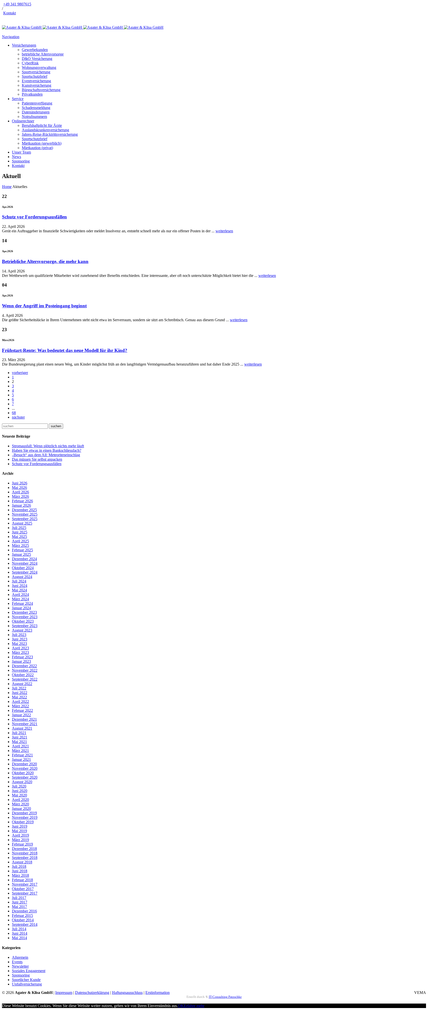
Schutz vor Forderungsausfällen (34, 216)
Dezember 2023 (24, 612)
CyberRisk (30, 63)
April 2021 (20, 746)
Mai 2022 (19, 697)
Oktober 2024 (23, 568)
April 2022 (20, 701)
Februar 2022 (22, 710)
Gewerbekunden (35, 50)
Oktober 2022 (23, 675)
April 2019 (20, 835)
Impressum (63, 992)
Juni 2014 (19, 933)
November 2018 (24, 853)
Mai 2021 (19, 742)
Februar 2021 (22, 755)
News (16, 157)
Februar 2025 (22, 550)
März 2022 (20, 706)
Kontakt (9, 13)
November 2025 (24, 514)
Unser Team (21, 152)
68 (14, 413)
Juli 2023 (19, 635)
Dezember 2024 (24, 559)
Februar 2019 (22, 844)
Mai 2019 (19, 831)
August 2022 (22, 684)
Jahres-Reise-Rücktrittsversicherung (50, 134)
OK (181, 1006)
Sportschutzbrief (34, 76)
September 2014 (24, 924)
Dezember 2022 (24, 666)
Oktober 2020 (23, 773)
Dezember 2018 (24, 849)
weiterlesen (224, 231)
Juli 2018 (19, 866)
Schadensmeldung (36, 108)
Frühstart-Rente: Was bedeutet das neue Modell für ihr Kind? (64, 350)
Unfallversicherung (27, 984)
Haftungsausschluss (127, 992)
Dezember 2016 (24, 911)
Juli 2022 (19, 688)
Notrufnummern (34, 116)
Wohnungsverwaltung (39, 67)
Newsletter (20, 966)
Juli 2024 (19, 581)
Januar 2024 (21, 608)
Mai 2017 (19, 906)
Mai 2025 (19, 536)
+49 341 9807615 (17, 4)
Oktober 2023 (23, 621)
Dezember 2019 (24, 813)
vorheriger (20, 373)
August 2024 (22, 577)
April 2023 (20, 648)
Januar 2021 (21, 759)
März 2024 (20, 599)
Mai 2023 (19, 643)
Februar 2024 (22, 603)
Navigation (10, 37)
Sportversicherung (36, 72)
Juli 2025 (19, 528)
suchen (56, 426)
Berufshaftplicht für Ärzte (42, 125)
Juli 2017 (19, 898)
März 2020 (20, 804)
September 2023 (24, 626)
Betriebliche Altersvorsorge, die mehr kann (45, 261)
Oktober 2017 (23, 889)
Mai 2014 (19, 938)
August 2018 (22, 862)
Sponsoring (21, 161)
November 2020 (24, 768)
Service (18, 99)
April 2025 (20, 541)
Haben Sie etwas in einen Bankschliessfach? (46, 450)
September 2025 (24, 519)
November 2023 (24, 617)
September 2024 (24, 572)
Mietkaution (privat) (37, 148)
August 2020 (22, 782)
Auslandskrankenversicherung (45, 130)
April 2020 (20, 799)
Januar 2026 (21, 505)
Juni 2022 (19, 693)
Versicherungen (24, 45)
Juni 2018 (19, 871)
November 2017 (24, 884)
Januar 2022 (21, 715)
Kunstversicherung (36, 85)
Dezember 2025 (24, 510)
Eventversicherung (36, 81)
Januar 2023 (21, 661)
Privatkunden (32, 94)
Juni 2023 (19, 639)
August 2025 (22, 523)
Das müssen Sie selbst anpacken (37, 459)
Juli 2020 (19, 786)
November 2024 (24, 563)
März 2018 (20, 875)
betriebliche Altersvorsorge (43, 54)
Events (17, 962)
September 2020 (24, 777)
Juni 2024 (19, 586)
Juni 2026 (19, 483)
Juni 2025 (19, 532)
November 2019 (24, 817)
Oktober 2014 (23, 920)
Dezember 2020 (24, 764)
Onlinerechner (23, 121)
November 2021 (24, 724)
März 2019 (20, 840)
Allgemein (20, 957)
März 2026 (20, 496)
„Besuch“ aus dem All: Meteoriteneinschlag (46, 455)
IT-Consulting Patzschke (225, 997)
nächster (18, 417)
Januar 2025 (21, 554)
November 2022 (24, 670)
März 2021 (20, 750)
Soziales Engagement (28, 971)
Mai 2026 (19, 487)
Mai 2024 (19, 590)
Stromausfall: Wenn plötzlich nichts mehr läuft (48, 446)
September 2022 (24, 679)
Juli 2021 (19, 733)
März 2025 (20, 545)
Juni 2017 (19, 902)
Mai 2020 (19, 795)
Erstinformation (157, 992)
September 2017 (24, 893)
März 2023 (20, 652)
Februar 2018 (22, 880)
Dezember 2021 (24, 719)
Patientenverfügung (37, 103)
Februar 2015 (22, 915)
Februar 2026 (22, 501)
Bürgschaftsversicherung (41, 90)
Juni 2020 (19, 791)
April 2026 (20, 492)
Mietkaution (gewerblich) (41, 143)
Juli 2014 (19, 929)
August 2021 (22, 728)
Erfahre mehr (194, 1006)
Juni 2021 (19, 737)
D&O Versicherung (37, 58)
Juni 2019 (19, 826)
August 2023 (22, 630)
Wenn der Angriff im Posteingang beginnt (44, 305)
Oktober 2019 (23, 822)
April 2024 (20, 594)
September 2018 (24, 857)
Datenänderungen (36, 112)
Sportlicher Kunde (26, 980)
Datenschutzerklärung (92, 992)
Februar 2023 (22, 657)
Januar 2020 (21, 808)
